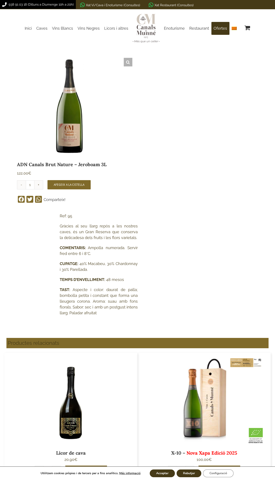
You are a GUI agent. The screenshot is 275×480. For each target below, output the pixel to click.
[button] (128, 62)
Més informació (130, 473)
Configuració (218, 473)
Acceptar (162, 473)
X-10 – (204, 453)
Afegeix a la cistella (69, 185)
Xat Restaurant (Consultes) (174, 5)
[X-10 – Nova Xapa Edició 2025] (204, 400)
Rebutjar (189, 473)
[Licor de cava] (70, 400)
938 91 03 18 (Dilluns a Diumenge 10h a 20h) (41, 4)
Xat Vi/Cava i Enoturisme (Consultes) (113, 5)
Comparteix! (55, 199)
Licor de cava (71, 453)
